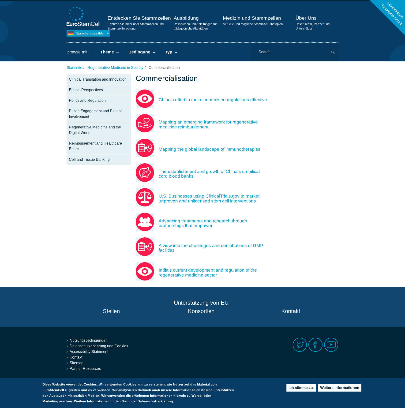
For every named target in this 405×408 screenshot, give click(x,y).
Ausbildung (186, 18)
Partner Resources (85, 369)
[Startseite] (84, 17)
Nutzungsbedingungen (89, 340)
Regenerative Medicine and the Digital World (95, 130)
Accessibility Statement (89, 352)
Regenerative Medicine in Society (115, 68)
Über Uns (306, 18)
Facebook (315, 345)
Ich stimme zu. (301, 388)
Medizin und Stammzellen (252, 18)
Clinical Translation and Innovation (98, 79)
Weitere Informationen (339, 388)
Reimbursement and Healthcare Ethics (95, 146)
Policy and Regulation (87, 100)
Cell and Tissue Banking (89, 159)
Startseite (74, 68)
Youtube (331, 345)
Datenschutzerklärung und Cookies (99, 346)
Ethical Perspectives (86, 90)
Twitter (300, 345)
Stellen (111, 311)
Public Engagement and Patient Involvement (95, 114)
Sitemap (76, 363)
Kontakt (290, 311)
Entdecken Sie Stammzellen (139, 18)
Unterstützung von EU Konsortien (201, 306)
